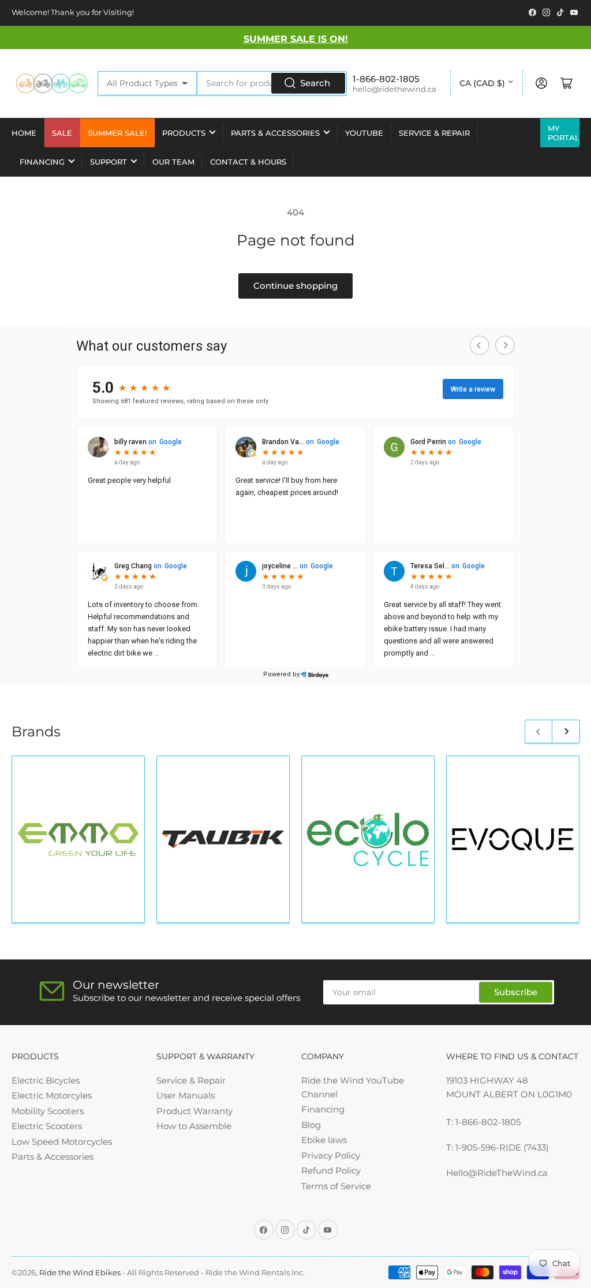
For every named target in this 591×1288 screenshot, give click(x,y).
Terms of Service (336, 1186)
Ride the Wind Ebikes (80, 1272)
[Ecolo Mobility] (368, 839)
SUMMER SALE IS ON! (296, 38)
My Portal (563, 133)
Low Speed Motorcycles (62, 1141)
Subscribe (515, 992)
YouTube (364, 132)
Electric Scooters (47, 1126)
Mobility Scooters (48, 1110)
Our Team (173, 161)
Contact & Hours (248, 161)
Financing (42, 161)
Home (24, 132)
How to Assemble (193, 1126)
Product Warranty (194, 1110)
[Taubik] (223, 839)
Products (183, 132)
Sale (62, 132)
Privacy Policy (330, 1155)
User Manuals (185, 1095)
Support (108, 161)
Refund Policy (331, 1170)
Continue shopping (295, 285)
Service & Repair (434, 132)
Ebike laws (324, 1139)
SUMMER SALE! (117, 132)
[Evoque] (513, 839)
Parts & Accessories (275, 132)
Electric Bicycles (46, 1080)
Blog (311, 1124)
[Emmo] (78, 839)
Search (315, 82)
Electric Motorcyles (52, 1095)
